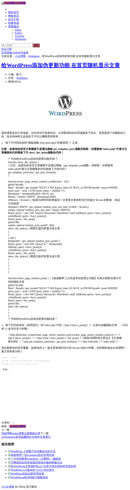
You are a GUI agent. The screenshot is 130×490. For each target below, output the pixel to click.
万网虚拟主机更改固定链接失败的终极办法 (36, 462)
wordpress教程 (17, 426)
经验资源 (13, 23)
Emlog (18, 33)
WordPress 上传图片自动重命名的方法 (33, 451)
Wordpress (20, 39)
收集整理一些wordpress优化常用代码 (32, 455)
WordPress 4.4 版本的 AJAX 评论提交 (33, 469)
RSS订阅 (6, 49)
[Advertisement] (65, 397)
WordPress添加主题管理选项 (27, 473)
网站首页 (13, 12)
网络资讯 (13, 15)
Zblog (18, 29)
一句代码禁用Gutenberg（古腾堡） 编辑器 (36, 458)
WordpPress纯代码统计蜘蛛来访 (29, 477)
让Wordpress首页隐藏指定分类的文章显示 (26, 436)
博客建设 (13, 26)
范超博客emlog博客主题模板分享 (20, 433)
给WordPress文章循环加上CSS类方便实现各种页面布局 (43, 466)
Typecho (19, 36)
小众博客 (20, 3)
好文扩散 (13, 19)
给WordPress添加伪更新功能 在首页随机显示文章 (60, 65)
